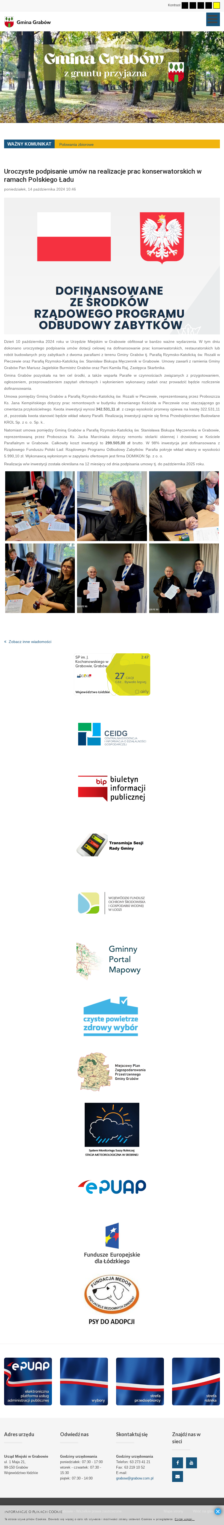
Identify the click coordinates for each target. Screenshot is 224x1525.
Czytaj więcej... (184, 1519)
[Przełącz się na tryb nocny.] (193, 5)
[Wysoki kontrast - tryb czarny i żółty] (208, 5)
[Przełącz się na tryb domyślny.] (185, 5)
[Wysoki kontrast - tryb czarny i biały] (201, 5)
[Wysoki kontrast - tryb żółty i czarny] (216, 5)
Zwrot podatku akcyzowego (83, 144)
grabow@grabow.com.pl (135, 1478)
